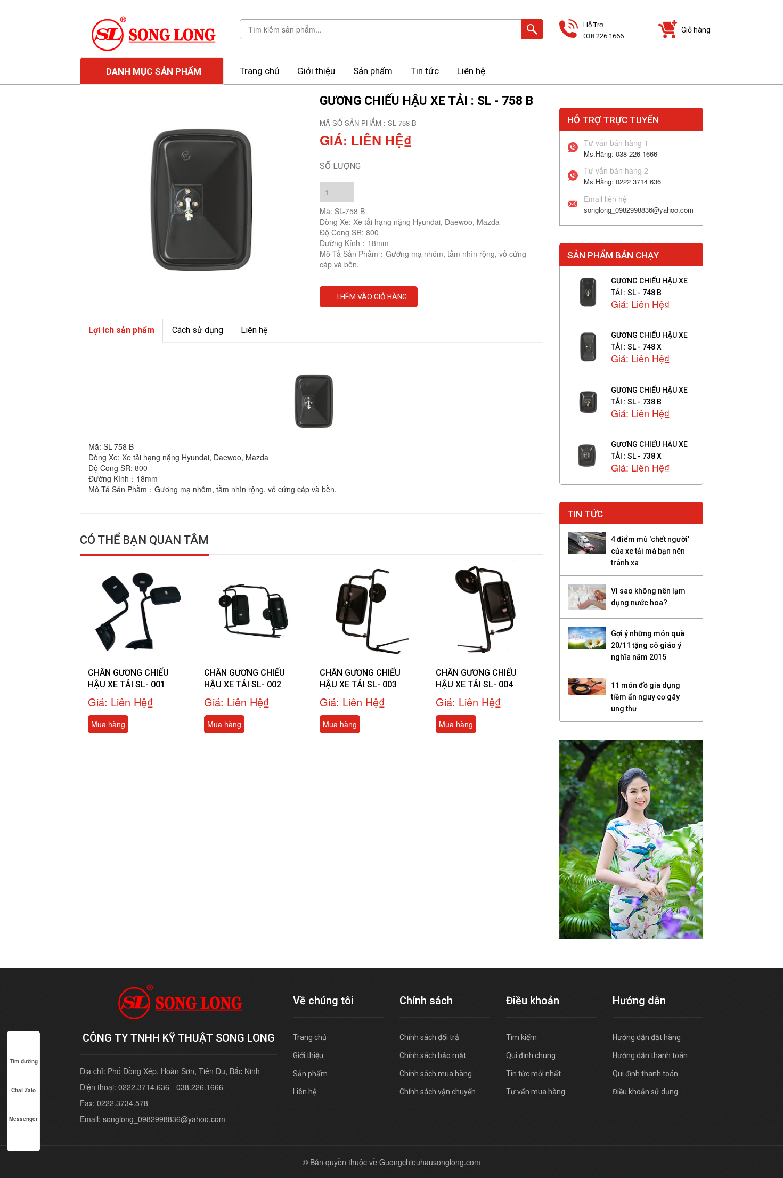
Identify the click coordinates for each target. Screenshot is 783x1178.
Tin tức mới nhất (533, 1073)
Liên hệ (471, 71)
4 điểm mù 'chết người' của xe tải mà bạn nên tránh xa (650, 551)
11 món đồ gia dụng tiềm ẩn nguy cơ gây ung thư (645, 697)
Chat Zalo (23, 1090)
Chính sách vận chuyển (437, 1091)
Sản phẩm (373, 71)
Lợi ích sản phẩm (121, 330)
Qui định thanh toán (645, 1073)
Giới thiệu (316, 71)
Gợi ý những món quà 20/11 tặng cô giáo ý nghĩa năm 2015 (647, 645)
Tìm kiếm (521, 1037)
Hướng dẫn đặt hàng (647, 1037)
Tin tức (425, 71)
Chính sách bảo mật (432, 1055)
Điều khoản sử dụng (645, 1091)
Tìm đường (24, 1061)
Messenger (23, 1119)
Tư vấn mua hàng (535, 1091)
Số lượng (340, 166)
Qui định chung (531, 1055)
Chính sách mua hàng (435, 1073)
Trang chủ (259, 71)
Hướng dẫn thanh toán (650, 1055)
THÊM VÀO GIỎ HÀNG (371, 297)
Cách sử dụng (197, 330)
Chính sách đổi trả (429, 1037)
